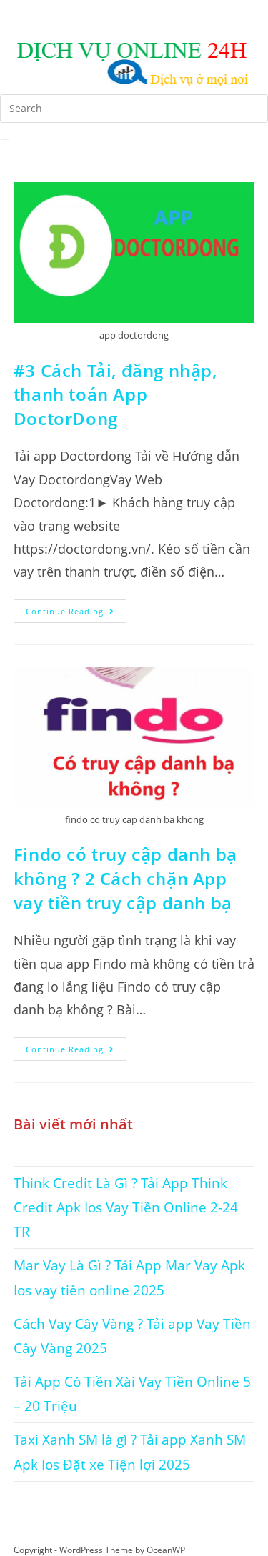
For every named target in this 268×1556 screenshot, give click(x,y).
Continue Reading (76, 608)
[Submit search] (5, 139)
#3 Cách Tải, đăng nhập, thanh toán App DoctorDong (115, 394)
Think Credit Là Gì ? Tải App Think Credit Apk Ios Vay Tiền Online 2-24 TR (126, 1207)
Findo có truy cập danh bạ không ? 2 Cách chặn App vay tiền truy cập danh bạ (125, 878)
